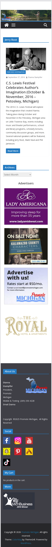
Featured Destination (16, 72)
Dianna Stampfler (35, 77)
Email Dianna (9, 404)
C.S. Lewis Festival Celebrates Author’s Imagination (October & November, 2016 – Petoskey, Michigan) (25, 92)
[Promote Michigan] (26, 12)
